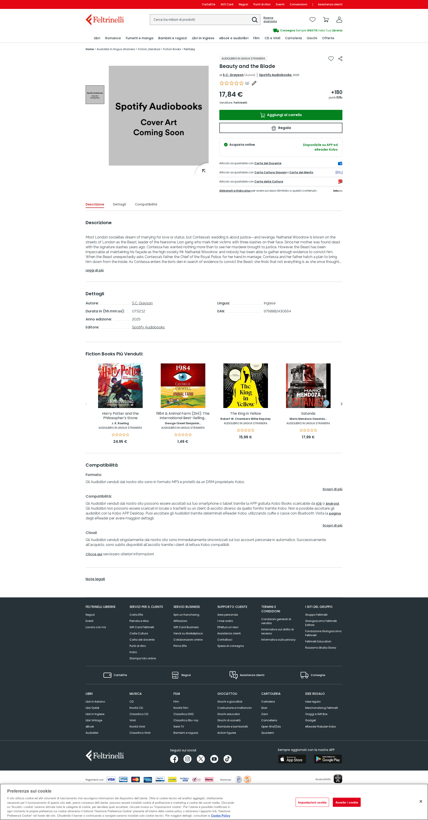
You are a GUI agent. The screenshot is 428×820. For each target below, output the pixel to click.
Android (332, 503)
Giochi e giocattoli (229, 701)
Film (176, 701)
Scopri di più (332, 489)
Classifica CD (139, 714)
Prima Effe (180, 646)
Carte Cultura (139, 633)
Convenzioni (298, 4)
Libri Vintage (94, 720)
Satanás (308, 413)
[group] (278, 30)
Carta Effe (136, 615)
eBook (90, 726)
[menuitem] (97, 38)
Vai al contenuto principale (104, 4)
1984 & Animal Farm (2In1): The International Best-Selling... (183, 415)
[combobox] (205, 19)
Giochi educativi (228, 714)
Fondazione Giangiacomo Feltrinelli (323, 633)
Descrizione (95, 204)
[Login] (339, 20)
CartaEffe (208, 4)
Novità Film (180, 708)
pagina (335, 513)
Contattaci (224, 640)
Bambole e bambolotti (232, 726)
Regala (284, 127)
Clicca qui (94, 554)
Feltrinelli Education (318, 641)
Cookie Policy (220, 815)
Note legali (95, 579)
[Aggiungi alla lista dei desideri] (331, 58)
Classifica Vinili (140, 733)
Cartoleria (268, 701)
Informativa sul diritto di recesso (277, 631)
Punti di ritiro (262, 4)
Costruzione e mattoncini (234, 708)
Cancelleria (269, 720)
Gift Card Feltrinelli (142, 627)
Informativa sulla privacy (278, 640)
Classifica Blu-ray (185, 720)
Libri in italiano (95, 701)
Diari (264, 708)
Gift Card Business (186, 627)
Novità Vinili (137, 726)
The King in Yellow (245, 413)
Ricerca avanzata (270, 19)
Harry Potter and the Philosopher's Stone (120, 415)
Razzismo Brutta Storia (320, 648)
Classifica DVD (183, 714)
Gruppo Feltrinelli (316, 615)
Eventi (280, 4)
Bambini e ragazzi (185, 733)
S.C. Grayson (233, 75)
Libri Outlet (92, 708)
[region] (214, 802)
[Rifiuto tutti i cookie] (421, 801)
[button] (254, 19)
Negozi (243, 4)
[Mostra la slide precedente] (86, 404)
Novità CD (136, 708)
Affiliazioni (180, 621)
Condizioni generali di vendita (276, 621)
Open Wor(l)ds (271, 726)
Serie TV (178, 726)
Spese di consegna (230, 646)
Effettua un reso (227, 627)
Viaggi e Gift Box (316, 714)
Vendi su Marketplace (188, 633)
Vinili (133, 720)
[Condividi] (340, 58)
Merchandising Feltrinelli (321, 708)
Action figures (226, 733)
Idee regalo (313, 701)
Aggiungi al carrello (284, 115)
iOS (319, 503)
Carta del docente (142, 640)
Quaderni (267, 733)
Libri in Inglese (95, 714)
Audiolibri (92, 733)
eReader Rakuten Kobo (320, 726)
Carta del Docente (267, 163)
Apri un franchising (186, 615)
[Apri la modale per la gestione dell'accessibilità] (337, 778)
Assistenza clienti (330, 4)
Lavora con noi (96, 627)
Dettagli (119, 204)
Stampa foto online (143, 658)
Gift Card (227, 4)
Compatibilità (146, 204)
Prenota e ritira (139, 621)
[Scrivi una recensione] (254, 83)
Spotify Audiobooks (275, 75)
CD (132, 701)
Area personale (227, 615)
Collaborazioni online (187, 640)
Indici (133, 652)
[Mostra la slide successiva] (342, 404)
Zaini (264, 714)
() (247, 83)
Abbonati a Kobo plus (235, 191)
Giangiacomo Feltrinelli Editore (321, 623)
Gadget (310, 720)
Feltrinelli (240, 103)
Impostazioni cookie (312, 802)
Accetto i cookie (346, 802)
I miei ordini (225, 621)
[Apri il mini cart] (326, 20)
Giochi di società (229, 720)
